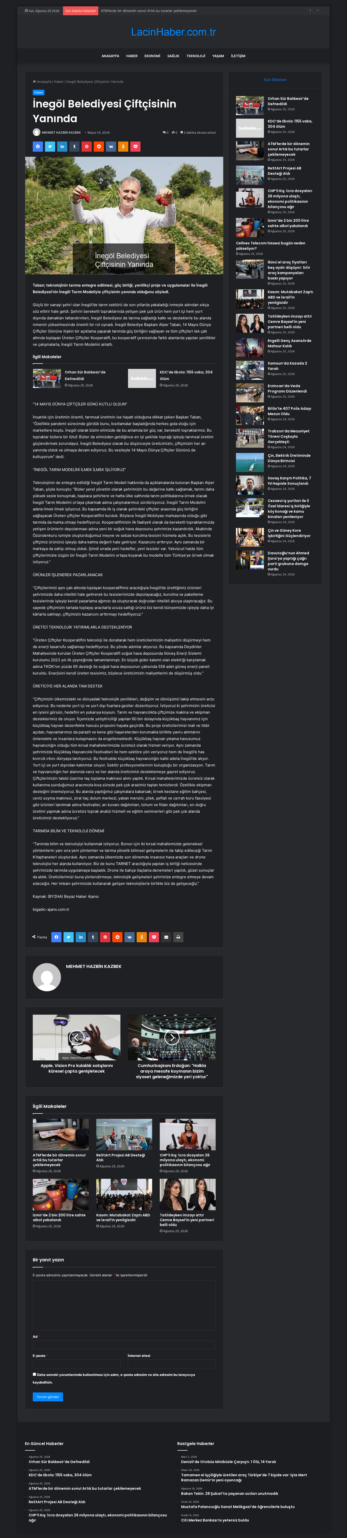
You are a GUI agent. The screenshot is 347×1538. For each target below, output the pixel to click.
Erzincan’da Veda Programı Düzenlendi (287, 388)
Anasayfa (110, 56)
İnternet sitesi (139, 1356)
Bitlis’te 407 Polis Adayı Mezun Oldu (289, 411)
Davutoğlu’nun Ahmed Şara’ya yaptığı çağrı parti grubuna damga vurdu (288, 561)
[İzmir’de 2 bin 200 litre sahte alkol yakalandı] (61, 1194)
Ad (36, 1337)
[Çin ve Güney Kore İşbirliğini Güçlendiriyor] (250, 537)
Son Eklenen (275, 79)
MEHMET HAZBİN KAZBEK (61, 132)
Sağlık (173, 56)
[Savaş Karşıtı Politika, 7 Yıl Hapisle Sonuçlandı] (250, 485)
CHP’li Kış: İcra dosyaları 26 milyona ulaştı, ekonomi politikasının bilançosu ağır (185, 1160)
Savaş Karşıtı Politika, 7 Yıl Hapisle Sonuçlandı (289, 481)
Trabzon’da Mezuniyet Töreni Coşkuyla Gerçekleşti (289, 436)
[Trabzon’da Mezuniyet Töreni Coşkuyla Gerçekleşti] (250, 438)
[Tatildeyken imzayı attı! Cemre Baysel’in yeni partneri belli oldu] (188, 1194)
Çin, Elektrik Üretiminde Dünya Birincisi (289, 458)
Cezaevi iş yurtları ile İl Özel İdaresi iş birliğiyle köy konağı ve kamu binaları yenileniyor (289, 508)
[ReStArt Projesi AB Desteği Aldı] (124, 1134)
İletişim (238, 56)
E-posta (40, 1356)
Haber (131, 56)
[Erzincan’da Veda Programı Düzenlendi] (250, 392)
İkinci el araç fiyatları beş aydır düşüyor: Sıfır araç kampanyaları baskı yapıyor (289, 270)
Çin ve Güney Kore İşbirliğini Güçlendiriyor (289, 533)
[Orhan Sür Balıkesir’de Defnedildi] (47, 378)
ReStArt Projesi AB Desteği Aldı (120, 1158)
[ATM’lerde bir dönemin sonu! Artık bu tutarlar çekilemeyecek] (61, 1134)
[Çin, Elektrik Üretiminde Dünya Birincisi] (250, 462)
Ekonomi (152, 56)
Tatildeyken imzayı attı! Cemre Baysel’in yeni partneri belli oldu (187, 1220)
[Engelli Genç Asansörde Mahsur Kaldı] (250, 347)
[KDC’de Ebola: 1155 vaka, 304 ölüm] (142, 378)
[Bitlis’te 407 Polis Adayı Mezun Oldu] (250, 415)
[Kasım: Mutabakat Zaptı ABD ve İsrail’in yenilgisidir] (124, 1194)
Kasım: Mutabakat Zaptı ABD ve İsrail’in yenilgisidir (123, 1217)
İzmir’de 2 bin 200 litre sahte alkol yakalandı (59, 1217)
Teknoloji (195, 56)
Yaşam (218, 56)
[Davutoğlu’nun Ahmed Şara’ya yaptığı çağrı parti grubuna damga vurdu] (250, 560)
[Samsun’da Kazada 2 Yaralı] (250, 370)
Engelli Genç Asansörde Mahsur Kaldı (289, 343)
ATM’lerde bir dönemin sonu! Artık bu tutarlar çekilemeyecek (149, 11)
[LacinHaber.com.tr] (173, 32)
